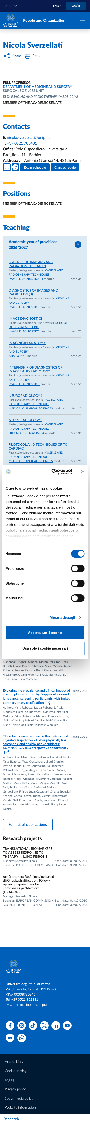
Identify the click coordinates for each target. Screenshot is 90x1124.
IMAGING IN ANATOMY (27, 343)
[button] (11, 6)
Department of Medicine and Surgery (37, 87)
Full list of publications (28, 824)
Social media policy (19, 1098)
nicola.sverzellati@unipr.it (28, 138)
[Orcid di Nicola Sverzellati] (15, 167)
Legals (9, 1080)
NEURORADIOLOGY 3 (25, 420)
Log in (75, 5)
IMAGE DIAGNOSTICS (24, 307)
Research (11, 1119)
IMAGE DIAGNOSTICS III (26, 278)
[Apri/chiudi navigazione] (82, 20)
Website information (20, 1107)
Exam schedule (35, 167)
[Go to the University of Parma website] (10, 20)
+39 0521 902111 (24, 999)
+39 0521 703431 (22, 143)
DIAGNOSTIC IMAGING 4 (26, 433)
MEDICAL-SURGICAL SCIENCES (31, 408)
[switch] (77, 568)
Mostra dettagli (62, 618)
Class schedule (65, 167)
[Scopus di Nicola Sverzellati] (7, 167)
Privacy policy (15, 1089)
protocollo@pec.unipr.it (31, 1005)
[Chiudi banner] (82, 471)
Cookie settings (16, 1071)
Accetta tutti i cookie (45, 633)
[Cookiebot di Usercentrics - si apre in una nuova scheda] (53, 472)
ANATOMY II (17, 356)
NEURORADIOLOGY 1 (25, 395)
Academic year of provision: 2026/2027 (33, 245)
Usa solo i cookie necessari (45, 648)
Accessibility (14, 1062)
